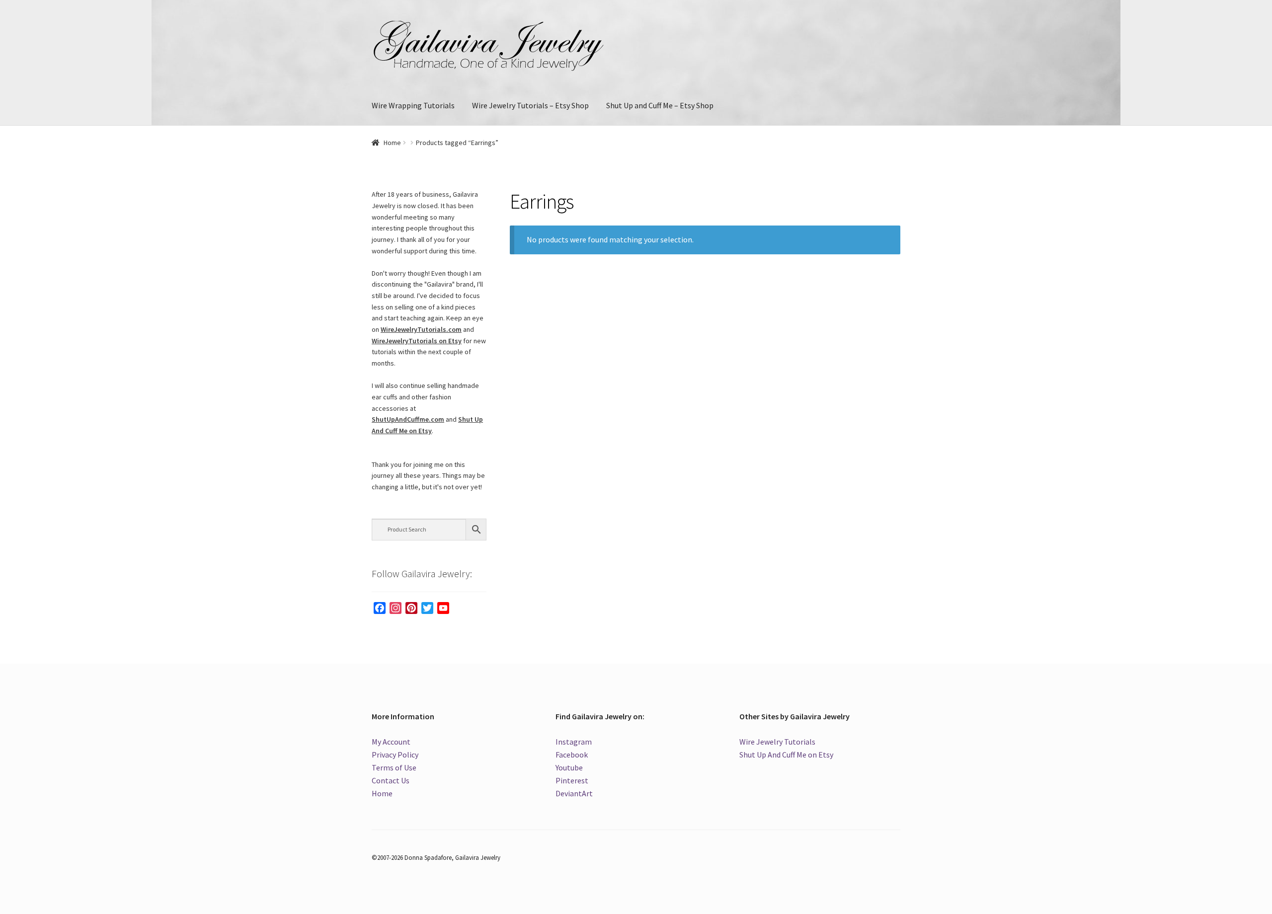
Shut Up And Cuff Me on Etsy (786, 755)
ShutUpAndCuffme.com (408, 419)
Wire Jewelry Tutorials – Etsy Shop (530, 105)
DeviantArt (574, 793)
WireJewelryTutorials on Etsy (417, 340)
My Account (391, 742)
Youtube (569, 767)
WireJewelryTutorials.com (421, 329)
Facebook (572, 755)
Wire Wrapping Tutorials (413, 105)
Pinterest (572, 780)
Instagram (574, 742)
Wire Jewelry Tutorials (777, 742)
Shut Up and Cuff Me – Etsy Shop (660, 105)
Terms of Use (394, 767)
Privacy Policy (395, 755)
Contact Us (390, 780)
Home (392, 142)
